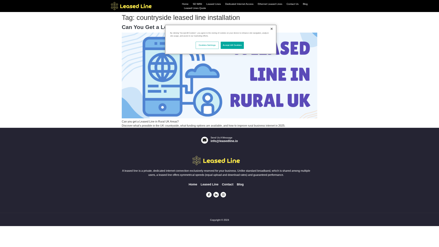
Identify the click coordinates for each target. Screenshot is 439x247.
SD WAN (197, 4)
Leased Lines (213, 4)
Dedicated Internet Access (239, 4)
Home (185, 4)
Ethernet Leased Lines (270, 4)
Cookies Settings (207, 45)
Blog (305, 4)
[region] (220, 39)
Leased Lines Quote (195, 8)
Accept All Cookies (232, 45)
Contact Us (293, 4)
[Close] (271, 29)
